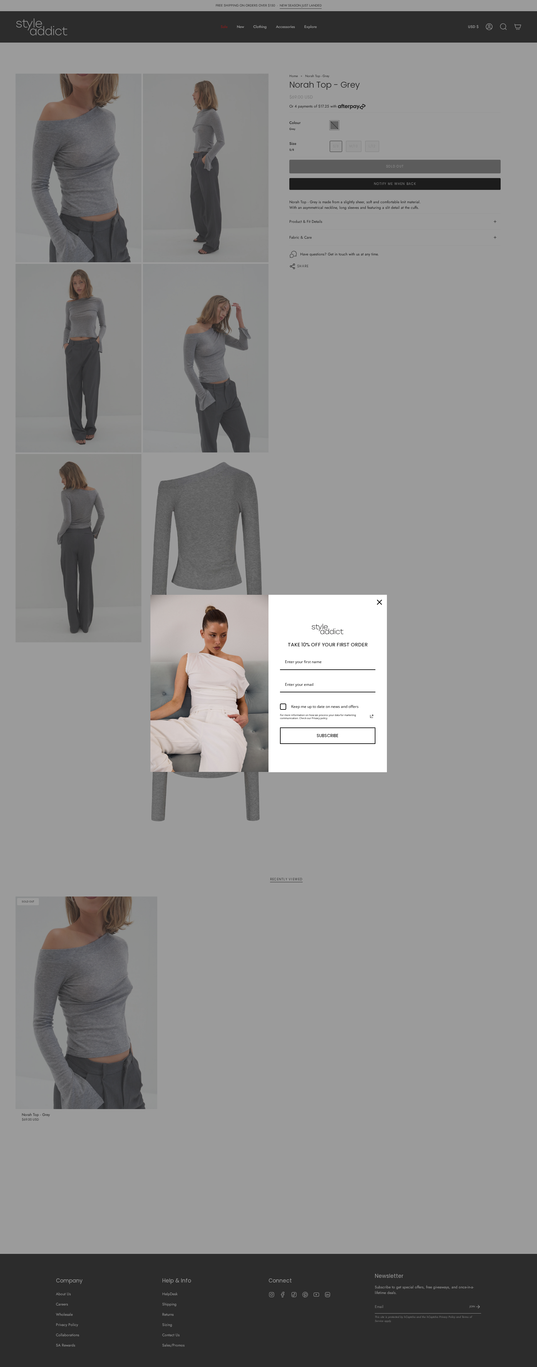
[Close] (379, 602)
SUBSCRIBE (327, 735)
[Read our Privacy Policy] (371, 716)
